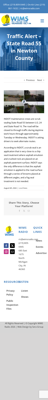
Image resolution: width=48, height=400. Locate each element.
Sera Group (37, 326)
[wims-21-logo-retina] (16, 15)
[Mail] (12, 251)
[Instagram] (6, 251)
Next (39, 80)
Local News (23, 188)
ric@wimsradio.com (30, 8)
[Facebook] (6, 245)
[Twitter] (12, 245)
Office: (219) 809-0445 (14, 4)
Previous (30, 80)
